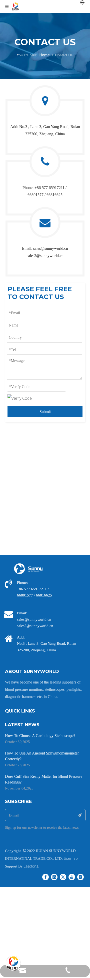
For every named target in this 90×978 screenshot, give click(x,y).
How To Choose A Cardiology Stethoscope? (40, 736)
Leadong (31, 866)
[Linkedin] (54, 876)
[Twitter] (63, 876)
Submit (45, 412)
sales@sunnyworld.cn (50, 248)
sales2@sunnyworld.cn (45, 256)
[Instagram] (80, 876)
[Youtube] (71, 876)
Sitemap (71, 858)
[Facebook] (45, 876)
